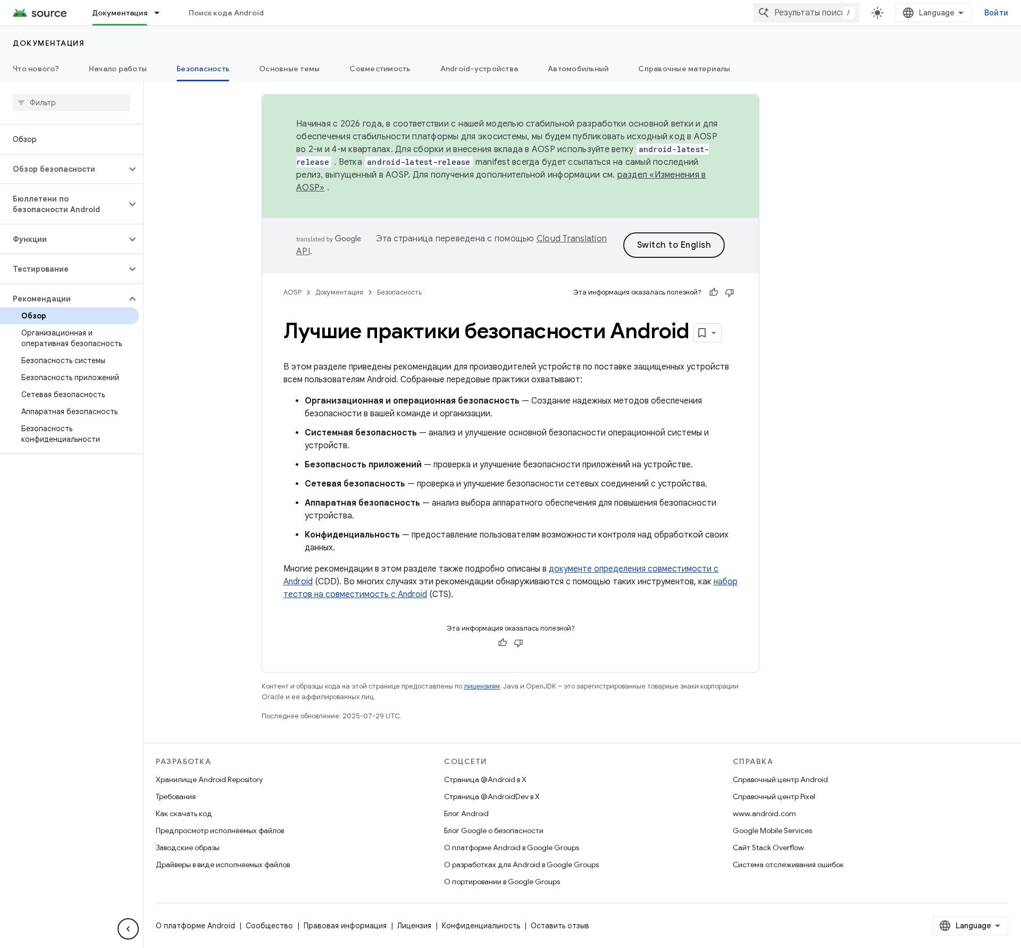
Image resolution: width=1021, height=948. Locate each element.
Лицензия (414, 925)
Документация (119, 13)
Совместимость (379, 68)
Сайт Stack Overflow (768, 847)
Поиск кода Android (226, 13)
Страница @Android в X (485, 779)
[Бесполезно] (730, 292)
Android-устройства (479, 68)
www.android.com (764, 813)
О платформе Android (195, 925)
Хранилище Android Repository (209, 779)
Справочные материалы (684, 68)
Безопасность (203, 68)
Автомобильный (578, 68)
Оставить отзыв (560, 925)
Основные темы (289, 68)
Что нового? (36, 68)
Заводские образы (188, 847)
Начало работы (118, 68)
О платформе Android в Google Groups (511, 847)
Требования (176, 796)
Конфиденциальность (481, 925)
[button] (63, 169)
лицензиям (482, 686)
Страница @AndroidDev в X (492, 796)
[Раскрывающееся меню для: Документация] (161, 13)
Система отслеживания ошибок (788, 864)
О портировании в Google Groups (502, 881)
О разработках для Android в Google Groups (521, 864)
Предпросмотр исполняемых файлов (220, 830)
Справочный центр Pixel (774, 796)
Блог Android (466, 813)
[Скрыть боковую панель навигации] (128, 928)
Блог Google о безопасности (493, 830)
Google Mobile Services (772, 830)
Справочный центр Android (780, 779)
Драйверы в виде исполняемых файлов (223, 864)
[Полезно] (714, 292)
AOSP (292, 292)
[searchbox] (71, 102)
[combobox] (806, 12)
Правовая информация (345, 925)
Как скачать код (184, 813)
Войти (996, 13)
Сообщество (269, 925)
